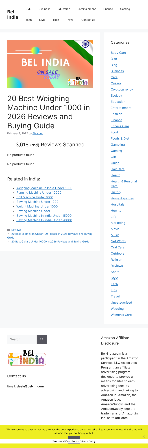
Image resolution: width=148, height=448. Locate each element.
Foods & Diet (120, 138)
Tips (114, 290)
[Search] (42, 339)
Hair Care (118, 169)
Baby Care (118, 52)
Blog (114, 65)
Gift (113, 157)
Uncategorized (121, 302)
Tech (56, 19)
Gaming (125, 9)
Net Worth (118, 241)
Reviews (16, 229)
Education (64, 9)
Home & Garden (122, 198)
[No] (143, 436)
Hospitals (117, 204)
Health (27, 19)
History (116, 192)
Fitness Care (120, 126)
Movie (115, 229)
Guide (115, 163)
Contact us (88, 19)
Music (115, 235)
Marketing (118, 223)
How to (116, 210)
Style (42, 19)
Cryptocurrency (122, 89)
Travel (70, 19)
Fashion (116, 114)
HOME (27, 9)
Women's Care (121, 315)
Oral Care (118, 247)
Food (114, 132)
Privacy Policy (87, 441)
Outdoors (117, 253)
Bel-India (12, 14)
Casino (116, 83)
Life (113, 217)
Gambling (118, 144)
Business (44, 9)
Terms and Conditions (65, 441)
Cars (114, 77)
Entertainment (86, 9)
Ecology (116, 95)
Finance (108, 9)
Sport (115, 272)
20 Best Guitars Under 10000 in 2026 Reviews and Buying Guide (50, 241)
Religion (116, 259)
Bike (114, 59)
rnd (35, 145)
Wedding (117, 308)
